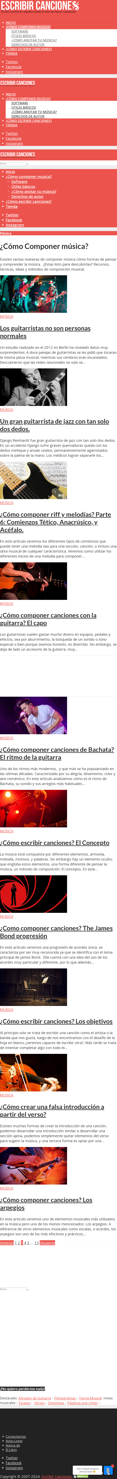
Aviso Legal (14, 1441)
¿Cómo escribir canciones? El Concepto (54, 842)
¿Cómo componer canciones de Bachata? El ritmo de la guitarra (57, 753)
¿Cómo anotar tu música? (34, 40)
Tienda (11, 53)
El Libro (11, 1449)
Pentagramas (65, 1398)
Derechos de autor (27, 44)
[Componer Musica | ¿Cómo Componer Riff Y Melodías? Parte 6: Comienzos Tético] (33, 497)
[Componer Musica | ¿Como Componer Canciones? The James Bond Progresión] (33, 911)
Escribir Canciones (57, 1476)
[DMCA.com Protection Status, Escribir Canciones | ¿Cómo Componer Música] (81, 1476)
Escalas (25, 1402)
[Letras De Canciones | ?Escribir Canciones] (40, 10)
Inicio (11, 94)
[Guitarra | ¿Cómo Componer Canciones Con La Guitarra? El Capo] (33, 598)
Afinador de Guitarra (34, 1398)
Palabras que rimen (82, 1402)
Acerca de (13, 1445)
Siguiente (47, 1242)
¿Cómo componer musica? (28, 98)
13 (36, 1242)
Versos (39, 1402)
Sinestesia (56, 1402)
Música (6, 316)
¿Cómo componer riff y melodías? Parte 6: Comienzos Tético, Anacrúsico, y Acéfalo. (55, 521)
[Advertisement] (52, 22)
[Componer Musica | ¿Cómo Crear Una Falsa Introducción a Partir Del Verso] (33, 1090)
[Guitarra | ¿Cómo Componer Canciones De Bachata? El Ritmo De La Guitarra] (33, 732)
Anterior (7, 1242)
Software (19, 31)
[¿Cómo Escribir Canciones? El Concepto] (33, 826)
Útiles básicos (23, 36)
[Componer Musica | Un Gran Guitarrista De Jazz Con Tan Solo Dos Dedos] (33, 404)
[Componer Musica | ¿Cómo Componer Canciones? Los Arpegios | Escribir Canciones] (33, 1183)
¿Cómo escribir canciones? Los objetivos (56, 1021)
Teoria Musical (90, 1398)
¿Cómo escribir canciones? (29, 49)
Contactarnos (16, 1436)
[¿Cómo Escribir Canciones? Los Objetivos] (33, 1004)
